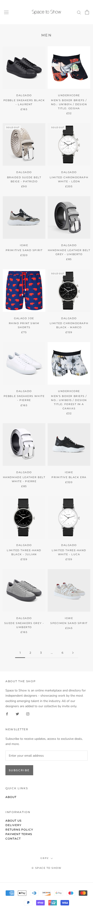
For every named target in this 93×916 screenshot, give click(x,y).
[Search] (79, 12)
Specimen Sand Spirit (69, 623)
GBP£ (44, 858)
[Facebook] (7, 713)
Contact (13, 838)
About (10, 797)
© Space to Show (46, 867)
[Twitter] (17, 713)
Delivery (13, 825)
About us (13, 820)
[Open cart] (87, 12)
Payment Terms (18, 834)
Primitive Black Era (68, 477)
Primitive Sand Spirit (24, 250)
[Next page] (73, 653)
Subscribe (19, 770)
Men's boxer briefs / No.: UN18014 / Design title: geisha (69, 104)
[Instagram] (27, 713)
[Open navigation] (6, 12)
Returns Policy (19, 829)
